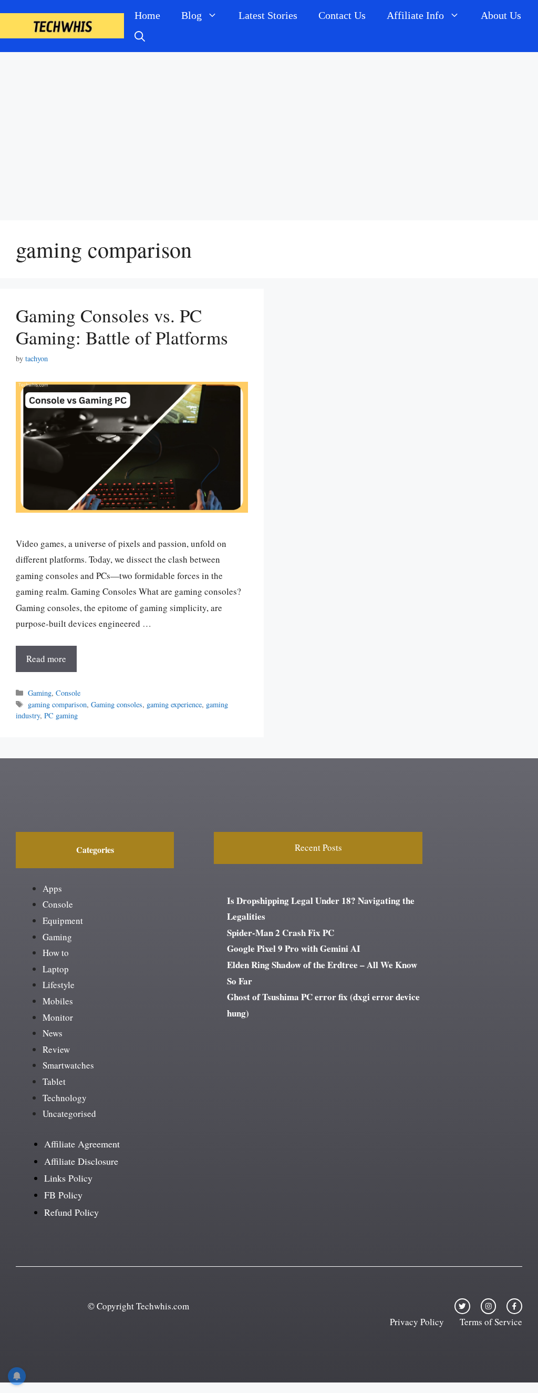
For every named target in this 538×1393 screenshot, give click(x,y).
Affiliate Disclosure (81, 1161)
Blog (191, 15)
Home (147, 15)
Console (68, 693)
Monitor (58, 1017)
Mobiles (58, 1001)
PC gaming (61, 715)
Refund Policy (71, 1212)
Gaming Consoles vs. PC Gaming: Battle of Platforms (122, 326)
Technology (65, 1098)
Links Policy (68, 1178)
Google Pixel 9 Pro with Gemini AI (293, 948)
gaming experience (174, 704)
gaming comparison (57, 704)
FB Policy (63, 1194)
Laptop (56, 969)
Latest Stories (268, 15)
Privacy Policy (417, 1322)
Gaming (39, 693)
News (53, 1033)
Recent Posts (318, 847)
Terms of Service (491, 1322)
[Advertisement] (269, 131)
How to (56, 953)
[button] (140, 36)
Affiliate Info (415, 15)
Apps (52, 888)
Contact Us (342, 15)
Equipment (63, 920)
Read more (46, 659)
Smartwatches (68, 1065)
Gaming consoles (116, 704)
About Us (501, 15)
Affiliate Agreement (82, 1143)
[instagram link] (488, 1306)
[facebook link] (514, 1306)
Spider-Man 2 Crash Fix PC (280, 932)
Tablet (54, 1081)
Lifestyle (59, 985)
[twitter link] (462, 1306)
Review (56, 1049)
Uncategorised (69, 1113)
